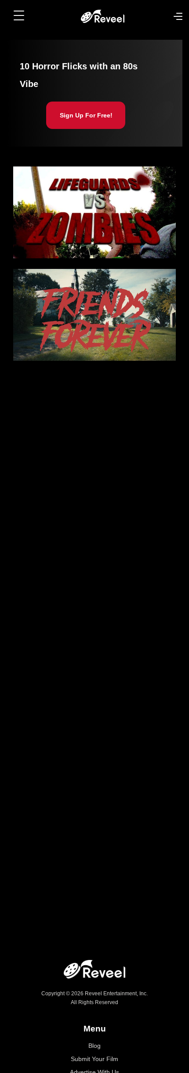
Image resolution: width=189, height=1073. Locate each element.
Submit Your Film (94, 1058)
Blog (94, 1045)
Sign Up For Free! (86, 115)
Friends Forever (41, 324)
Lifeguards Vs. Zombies (53, 221)
